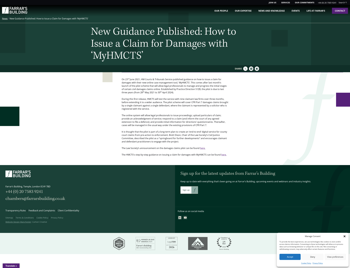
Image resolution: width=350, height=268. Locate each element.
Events (296, 10)
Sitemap (9, 217)
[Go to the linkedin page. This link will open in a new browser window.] (180, 218)
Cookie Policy (306, 263)
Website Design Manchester (18, 222)
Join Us (272, 2)
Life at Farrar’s (316, 10)
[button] (344, 236)
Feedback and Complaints (42, 210)
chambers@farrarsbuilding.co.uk (35, 198)
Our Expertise (243, 10)
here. (202, 148)
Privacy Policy (318, 263)
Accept (290, 256)
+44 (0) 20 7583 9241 (327, 2)
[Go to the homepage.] (14, 12)
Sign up (186, 190)
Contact (340, 10)
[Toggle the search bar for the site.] (343, 2)
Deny (312, 256)
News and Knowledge (271, 10)
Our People (221, 10)
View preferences (335, 256)
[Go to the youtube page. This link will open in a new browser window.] (185, 218)
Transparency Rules (15, 210)
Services (285, 2)
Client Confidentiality (68, 210)
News (5, 18)
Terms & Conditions (25, 217)
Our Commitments (304, 2)
